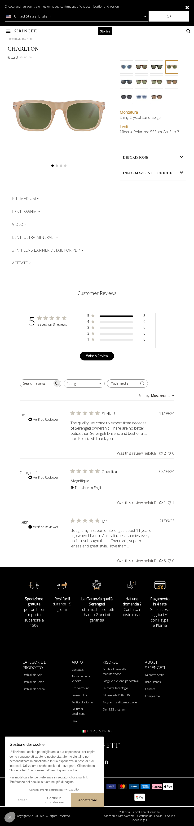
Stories (105, 31)
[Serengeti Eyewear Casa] (27, 31)
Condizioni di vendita (146, 812)
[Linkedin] (105, 763)
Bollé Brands (153, 682)
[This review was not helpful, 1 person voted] (169, 502)
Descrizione (135, 157)
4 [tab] (65, 165)
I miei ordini (79, 695)
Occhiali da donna (33, 689)
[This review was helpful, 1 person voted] (161, 502)
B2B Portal (124, 812)
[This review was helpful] (161, 453)
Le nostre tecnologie (115, 688)
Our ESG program (114, 709)
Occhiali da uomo (33, 682)
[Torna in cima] (188, 816)
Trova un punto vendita (81, 678)
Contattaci (78, 670)
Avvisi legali (139, 820)
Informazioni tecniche (147, 173)
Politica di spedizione (78, 711)
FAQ (74, 721)
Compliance (152, 696)
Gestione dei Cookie (150, 816)
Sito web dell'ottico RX (116, 695)
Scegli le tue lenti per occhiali (121, 681)
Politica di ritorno (82, 702)
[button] (10, 817)
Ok (169, 16)
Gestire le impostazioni (54, 800)
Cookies (170, 816)
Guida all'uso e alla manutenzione (114, 671)
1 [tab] (52, 165)
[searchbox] (36, 383)
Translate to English (89, 487)
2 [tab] (57, 165)
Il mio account (80, 688)
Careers (150, 689)
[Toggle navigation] (9, 31)
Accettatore (87, 800)
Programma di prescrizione (120, 702)
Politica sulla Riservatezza (118, 816)
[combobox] (84, 383)
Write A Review (97, 356)
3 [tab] (61, 165)
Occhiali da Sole (21, 39)
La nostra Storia (154, 675)
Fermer (21, 800)
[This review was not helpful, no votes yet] (169, 453)
